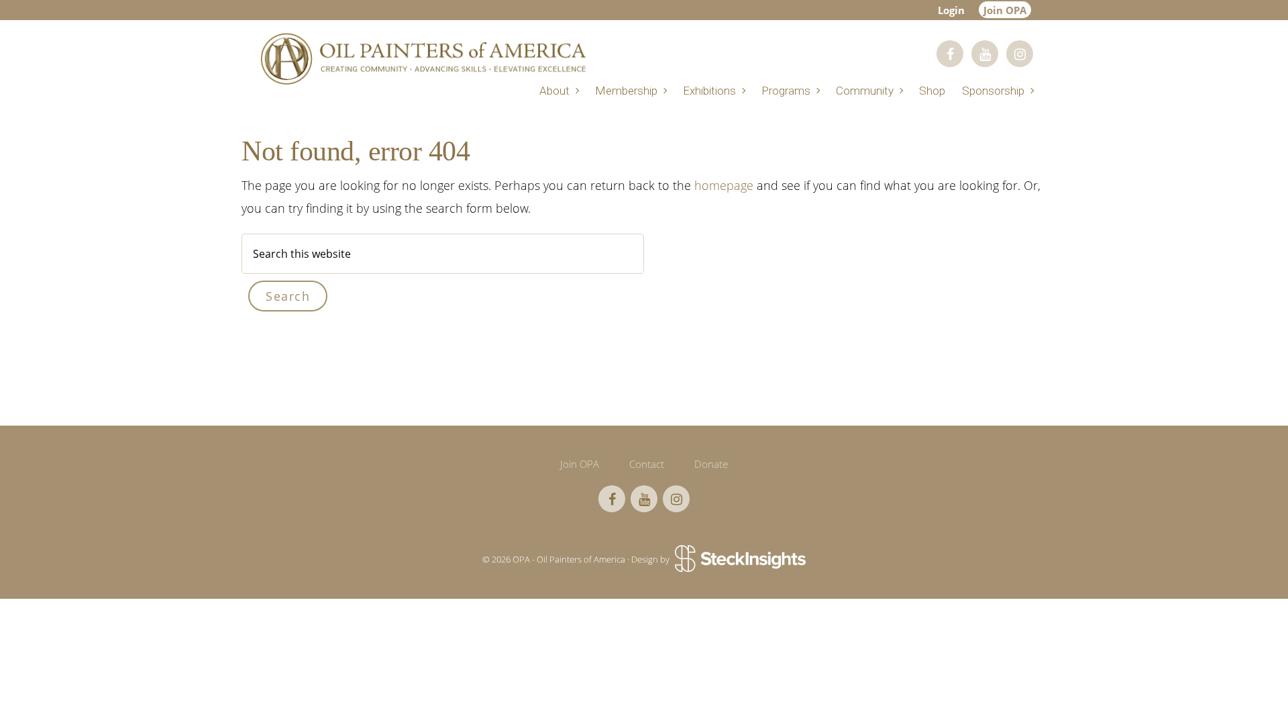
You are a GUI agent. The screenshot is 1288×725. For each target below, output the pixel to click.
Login (951, 10)
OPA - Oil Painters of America (422, 58)
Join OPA (1004, 10)
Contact (646, 464)
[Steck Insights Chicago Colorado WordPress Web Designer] (739, 559)
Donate (711, 464)
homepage (723, 185)
